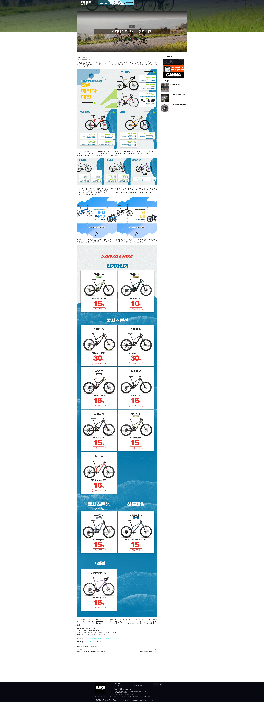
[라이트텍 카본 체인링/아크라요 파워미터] (165, 108)
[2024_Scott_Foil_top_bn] (116, 2)
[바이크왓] (86, 3)
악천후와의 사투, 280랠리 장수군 (177, 94)
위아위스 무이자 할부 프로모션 (148, 651)
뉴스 (132, 26)
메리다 (82, 646)
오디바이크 (92, 646)
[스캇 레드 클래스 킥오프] (165, 87)
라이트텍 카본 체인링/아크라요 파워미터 (178, 105)
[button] (183, 2)
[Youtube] (161, 684)
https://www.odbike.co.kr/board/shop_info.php (104, 638)
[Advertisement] (174, 125)
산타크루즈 (87, 646)
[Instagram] (157, 684)
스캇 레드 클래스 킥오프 (175, 84)
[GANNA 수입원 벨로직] (174, 75)
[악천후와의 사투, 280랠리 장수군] (165, 98)
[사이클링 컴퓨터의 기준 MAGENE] (174, 68)
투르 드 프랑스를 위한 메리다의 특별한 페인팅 (91, 651)
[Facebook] (154, 684)
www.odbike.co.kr (91, 642)
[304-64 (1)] (174, 62)
